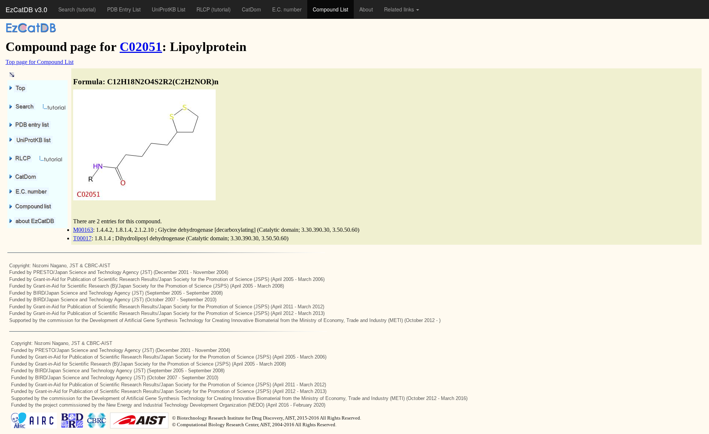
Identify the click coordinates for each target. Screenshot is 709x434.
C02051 (141, 47)
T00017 (82, 238)
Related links (399, 9)
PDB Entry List (124, 9)
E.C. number (287, 9)
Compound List (330, 9)
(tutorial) (86, 9)
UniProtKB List (168, 9)
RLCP (203, 9)
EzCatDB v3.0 (26, 9)
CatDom (251, 9)
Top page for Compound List (39, 62)
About (366, 9)
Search (67, 9)
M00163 (83, 230)
